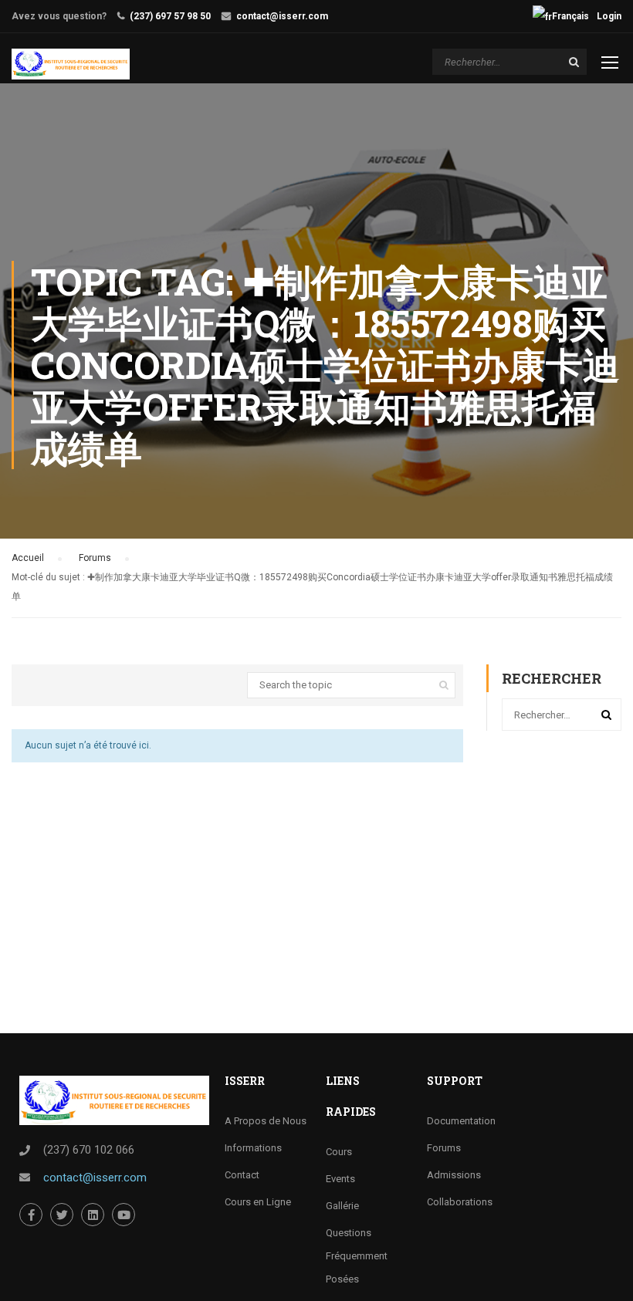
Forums (95, 558)
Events (340, 1178)
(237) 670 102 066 (88, 1150)
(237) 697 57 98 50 (170, 16)
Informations (253, 1148)
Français (570, 16)
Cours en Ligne (258, 1202)
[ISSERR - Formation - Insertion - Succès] (71, 64)
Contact (242, 1175)
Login (609, 16)
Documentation (461, 1121)
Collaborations (460, 1202)
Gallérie (342, 1205)
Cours (339, 1151)
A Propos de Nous (265, 1121)
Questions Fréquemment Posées (357, 1256)
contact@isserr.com (282, 16)
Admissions (454, 1175)
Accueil (28, 558)
